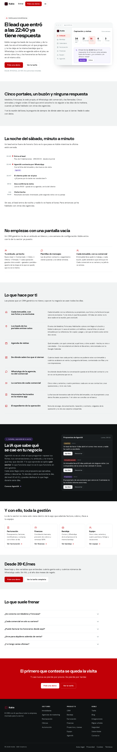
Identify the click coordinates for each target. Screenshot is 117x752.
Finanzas (70, 723)
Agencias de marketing (51, 715)
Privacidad (90, 747)
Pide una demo (33, 4)
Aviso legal (80, 747)
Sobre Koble (96, 731)
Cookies (100, 747)
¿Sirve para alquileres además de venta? (23, 636)
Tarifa (94, 711)
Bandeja (70, 715)
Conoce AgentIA (12, 486)
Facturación (71, 719)
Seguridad (96, 727)
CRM (68, 711)
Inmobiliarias (46, 711)
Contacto (95, 735)
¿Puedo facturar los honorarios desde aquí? (25, 629)
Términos (108, 747)
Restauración (47, 719)
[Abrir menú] (45, 3)
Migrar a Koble (97, 723)
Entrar (20, 4)
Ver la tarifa (32, 65)
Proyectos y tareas (74, 727)
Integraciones (97, 719)
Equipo (69, 731)
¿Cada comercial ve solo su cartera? (22, 621)
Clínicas (45, 723)
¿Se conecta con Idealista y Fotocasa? (22, 614)
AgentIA (70, 735)
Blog (93, 715)
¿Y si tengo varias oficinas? (17, 644)
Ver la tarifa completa (36, 579)
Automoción (47, 727)
